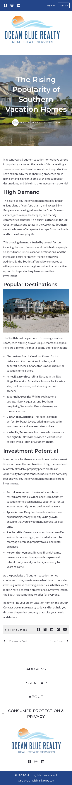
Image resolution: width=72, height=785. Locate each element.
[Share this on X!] (45, 629)
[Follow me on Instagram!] (12, 5)
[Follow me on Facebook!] (5, 5)
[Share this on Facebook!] (38, 629)
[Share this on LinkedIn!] (51, 629)
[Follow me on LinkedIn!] (18, 5)
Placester (46, 780)
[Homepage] (32, 29)
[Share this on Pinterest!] (58, 629)
